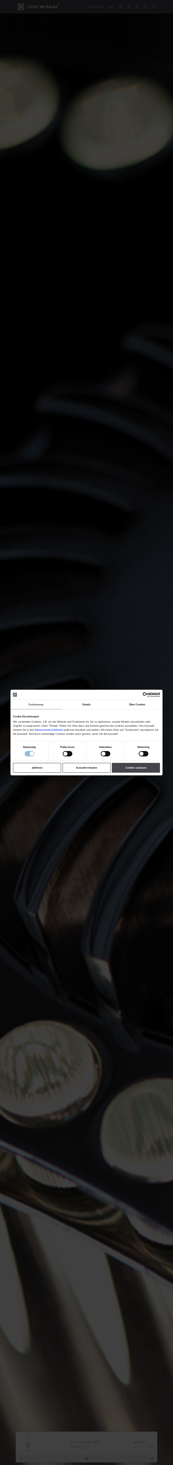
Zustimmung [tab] (35, 704)
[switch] (67, 753)
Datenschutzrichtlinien (49, 729)
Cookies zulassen (136, 767)
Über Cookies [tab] (137, 704)
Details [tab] (86, 704)
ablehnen (37, 767)
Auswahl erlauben (86, 767)
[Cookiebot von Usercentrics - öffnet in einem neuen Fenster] (145, 694)
